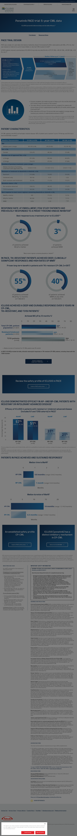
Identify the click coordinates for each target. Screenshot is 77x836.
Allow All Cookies (40, 832)
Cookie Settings (27, 832)
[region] (24, 828)
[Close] (45, 823)
